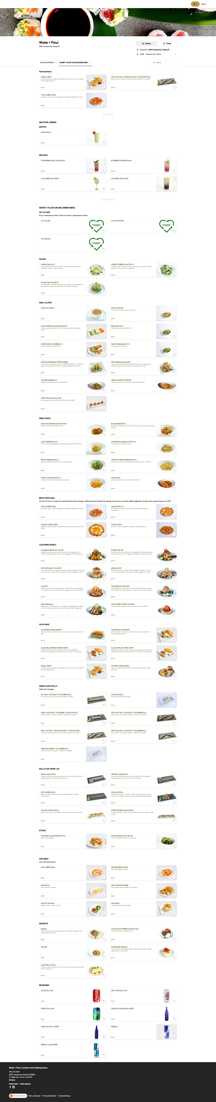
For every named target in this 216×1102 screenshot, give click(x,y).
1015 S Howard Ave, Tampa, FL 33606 (22, 1074)
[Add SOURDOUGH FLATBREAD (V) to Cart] (104, 354)
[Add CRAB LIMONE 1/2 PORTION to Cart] (174, 390)
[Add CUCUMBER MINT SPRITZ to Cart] (104, 188)
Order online (13, 1084)
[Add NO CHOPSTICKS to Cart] (174, 230)
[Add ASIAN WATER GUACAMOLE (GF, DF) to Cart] (104, 336)
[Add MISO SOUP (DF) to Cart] (174, 318)
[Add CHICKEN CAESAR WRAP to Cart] (174, 675)
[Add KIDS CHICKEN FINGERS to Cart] (174, 895)
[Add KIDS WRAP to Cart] (174, 913)
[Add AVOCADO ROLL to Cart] (174, 704)
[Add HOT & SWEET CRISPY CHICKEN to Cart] (174, 614)
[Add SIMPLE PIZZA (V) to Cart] (174, 516)
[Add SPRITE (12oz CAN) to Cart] (104, 1018)
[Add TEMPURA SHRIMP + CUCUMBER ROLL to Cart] (104, 758)
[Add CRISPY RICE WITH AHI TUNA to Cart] (104, 408)
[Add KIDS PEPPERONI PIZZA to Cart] (174, 877)
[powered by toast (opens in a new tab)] (18, 1095)
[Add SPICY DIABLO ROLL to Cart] (104, 802)
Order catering (25, 1084)
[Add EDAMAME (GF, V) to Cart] (174, 336)
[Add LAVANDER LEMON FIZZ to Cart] (174, 188)
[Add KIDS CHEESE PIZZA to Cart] (104, 877)
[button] (48, 62)
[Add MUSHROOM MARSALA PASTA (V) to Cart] (174, 451)
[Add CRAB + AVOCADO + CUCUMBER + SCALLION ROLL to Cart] (104, 722)
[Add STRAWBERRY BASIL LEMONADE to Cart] (104, 170)
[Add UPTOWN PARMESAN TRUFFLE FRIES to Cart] (104, 372)
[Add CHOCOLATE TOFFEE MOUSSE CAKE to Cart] (174, 939)
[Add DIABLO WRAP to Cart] (104, 87)
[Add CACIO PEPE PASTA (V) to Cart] (104, 451)
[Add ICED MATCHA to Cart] (104, 142)
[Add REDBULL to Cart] (174, 1036)
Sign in (203, 4)
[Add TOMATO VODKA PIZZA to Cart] (104, 534)
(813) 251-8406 (14, 1072)
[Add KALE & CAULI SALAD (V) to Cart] (104, 292)
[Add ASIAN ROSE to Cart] (174, 487)
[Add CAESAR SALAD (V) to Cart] (104, 274)
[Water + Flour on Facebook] (10, 1087)
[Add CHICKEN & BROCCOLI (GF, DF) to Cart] (104, 560)
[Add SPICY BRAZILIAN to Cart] (104, 614)
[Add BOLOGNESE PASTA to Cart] (174, 433)
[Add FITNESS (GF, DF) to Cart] (174, 560)
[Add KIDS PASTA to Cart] (104, 895)
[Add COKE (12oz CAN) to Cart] (104, 1000)
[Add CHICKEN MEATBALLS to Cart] (104, 390)
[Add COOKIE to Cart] (104, 957)
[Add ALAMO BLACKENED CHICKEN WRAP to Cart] (104, 657)
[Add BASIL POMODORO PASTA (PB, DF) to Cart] (104, 433)
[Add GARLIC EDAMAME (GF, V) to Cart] (174, 354)
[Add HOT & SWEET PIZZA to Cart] (104, 105)
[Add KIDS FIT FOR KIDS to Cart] (104, 913)
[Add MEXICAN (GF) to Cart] (174, 578)
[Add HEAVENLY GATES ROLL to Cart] (174, 784)
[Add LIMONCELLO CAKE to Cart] (104, 975)
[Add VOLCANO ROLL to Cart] (174, 802)
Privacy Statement (49, 1096)
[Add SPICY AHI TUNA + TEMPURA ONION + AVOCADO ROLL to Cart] (174, 87)
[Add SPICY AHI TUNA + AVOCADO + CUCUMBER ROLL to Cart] (174, 722)
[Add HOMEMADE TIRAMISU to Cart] (174, 957)
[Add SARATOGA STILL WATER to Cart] (104, 1036)
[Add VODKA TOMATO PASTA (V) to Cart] (104, 487)
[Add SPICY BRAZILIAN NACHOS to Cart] (174, 372)
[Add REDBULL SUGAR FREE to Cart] (104, 1054)
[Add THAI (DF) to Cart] (104, 596)
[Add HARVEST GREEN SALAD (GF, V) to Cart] (174, 274)
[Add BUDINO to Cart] (104, 939)
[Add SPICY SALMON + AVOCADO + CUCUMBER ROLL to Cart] (174, 740)
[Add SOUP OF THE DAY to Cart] (104, 318)
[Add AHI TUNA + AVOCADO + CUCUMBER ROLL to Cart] (104, 704)
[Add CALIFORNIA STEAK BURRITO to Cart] (104, 639)
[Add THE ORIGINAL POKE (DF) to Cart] (174, 596)
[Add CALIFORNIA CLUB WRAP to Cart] (174, 639)
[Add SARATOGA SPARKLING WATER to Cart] (174, 1018)
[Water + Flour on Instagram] (13, 1087)
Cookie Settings (64, 1096)
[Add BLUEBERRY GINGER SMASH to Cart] (174, 170)
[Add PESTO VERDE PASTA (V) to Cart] (104, 469)
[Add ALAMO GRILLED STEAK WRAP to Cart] (174, 657)
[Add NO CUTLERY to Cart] (104, 230)
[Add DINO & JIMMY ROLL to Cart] (104, 784)
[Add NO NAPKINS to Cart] (104, 248)
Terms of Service (34, 1096)
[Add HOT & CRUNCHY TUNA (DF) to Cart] (104, 578)
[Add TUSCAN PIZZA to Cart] (174, 534)
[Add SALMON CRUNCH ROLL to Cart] (104, 820)
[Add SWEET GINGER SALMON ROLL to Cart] (174, 820)
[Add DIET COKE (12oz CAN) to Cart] (174, 1000)
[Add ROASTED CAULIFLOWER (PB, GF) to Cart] (104, 845)
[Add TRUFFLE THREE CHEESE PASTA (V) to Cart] (174, 469)
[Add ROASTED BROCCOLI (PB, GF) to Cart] (174, 845)
